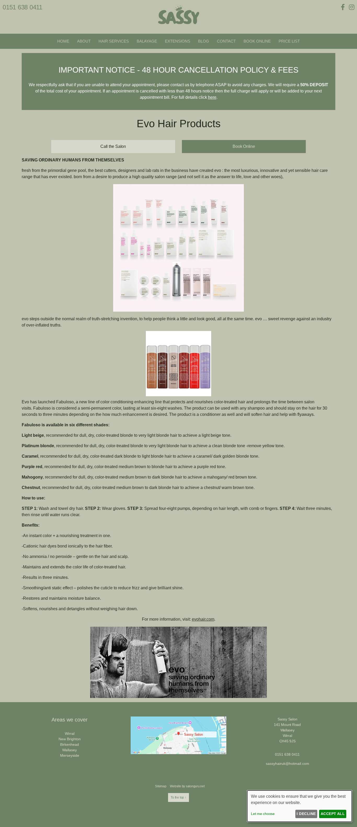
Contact (226, 41)
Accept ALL (333, 814)
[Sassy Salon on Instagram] (351, 7)
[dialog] (299, 806)
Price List (289, 41)
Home (63, 41)
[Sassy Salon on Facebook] (344, 7)
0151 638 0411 (22, 7)
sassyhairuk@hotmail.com (287, 763)
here (212, 97)
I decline (306, 814)
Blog (203, 41)
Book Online (257, 41)
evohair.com (203, 619)
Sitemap (160, 786)
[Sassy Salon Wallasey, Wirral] (178, 26)
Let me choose (263, 814)
